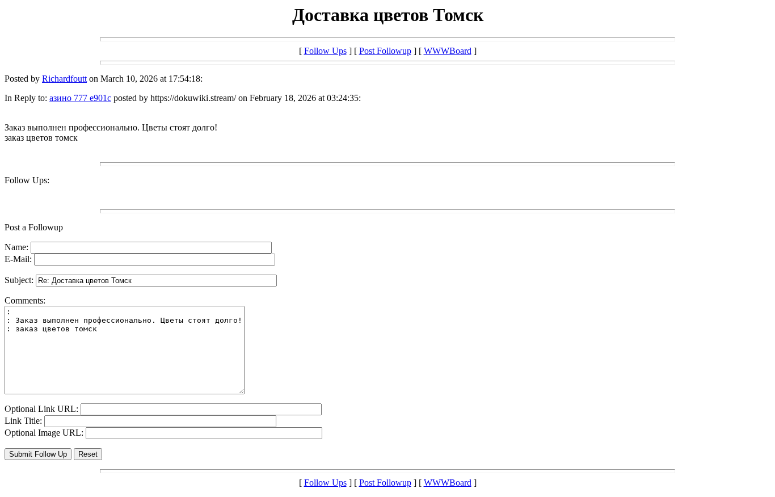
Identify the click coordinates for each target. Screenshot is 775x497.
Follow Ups (325, 51)
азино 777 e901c (80, 98)
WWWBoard (447, 51)
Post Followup (385, 51)
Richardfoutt (64, 78)
